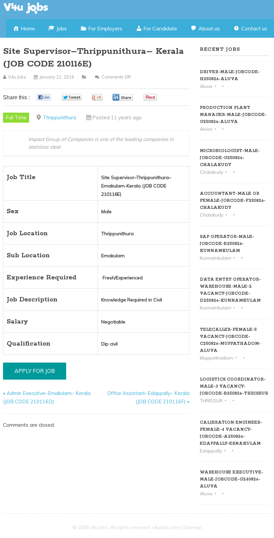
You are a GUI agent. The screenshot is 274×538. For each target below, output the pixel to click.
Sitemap (192, 527)
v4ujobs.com (165, 527)
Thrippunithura (59, 117)
